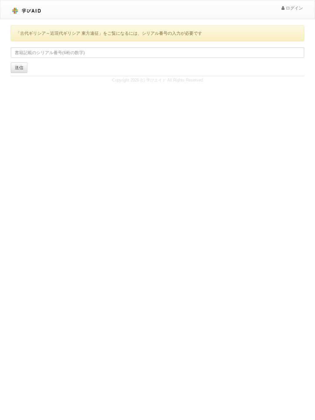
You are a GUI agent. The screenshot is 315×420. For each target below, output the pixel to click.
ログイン (294, 8)
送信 (19, 67)
